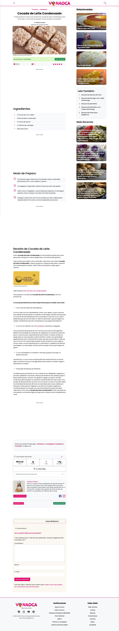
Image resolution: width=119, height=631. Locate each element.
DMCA (59, 619)
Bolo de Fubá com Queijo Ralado (34, 291)
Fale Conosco (59, 610)
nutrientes (40, 326)
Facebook (59, 444)
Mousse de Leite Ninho (89, 104)
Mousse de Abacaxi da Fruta (91, 95)
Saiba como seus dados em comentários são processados (38, 586)
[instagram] (24, 611)
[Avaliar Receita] (57, 64)
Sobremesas (43, 9)
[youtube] (29, 611)
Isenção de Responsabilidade (59, 613)
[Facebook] (60, 496)
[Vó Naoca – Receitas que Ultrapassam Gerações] (59, 3)
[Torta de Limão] (91, 59)
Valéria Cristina (40, 22)
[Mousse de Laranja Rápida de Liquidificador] (91, 41)
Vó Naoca (35, 9)
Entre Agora (60, 59)
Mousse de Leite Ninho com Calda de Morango (91, 108)
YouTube (18, 446)
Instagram (51, 444)
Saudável (92, 625)
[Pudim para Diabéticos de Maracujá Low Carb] (91, 21)
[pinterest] (34, 611)
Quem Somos (59, 607)
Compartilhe (19, 503)
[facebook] (19, 611)
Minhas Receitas (21, 496)
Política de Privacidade (59, 625)
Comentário (19, 543)
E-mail (17, 572)
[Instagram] (64, 496)
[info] (61, 457)
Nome (17, 565)
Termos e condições (59, 622)
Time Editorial (59, 616)
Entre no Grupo (60, 503)
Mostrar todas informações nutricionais (26, 474)
